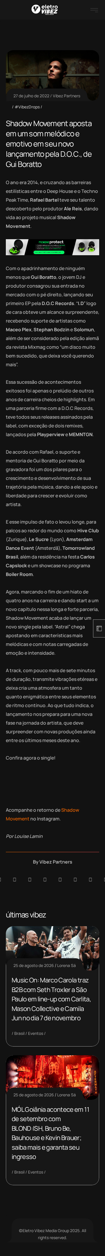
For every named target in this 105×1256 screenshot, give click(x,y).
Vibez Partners (66, 95)
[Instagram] (60, 879)
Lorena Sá (66, 965)
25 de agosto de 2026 (33, 965)
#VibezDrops (27, 107)
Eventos (35, 1033)
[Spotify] (14, 879)
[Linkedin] (45, 879)
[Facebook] (30, 879)
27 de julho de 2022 (31, 95)
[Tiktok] (75, 879)
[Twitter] (90, 879)
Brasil (19, 1033)
